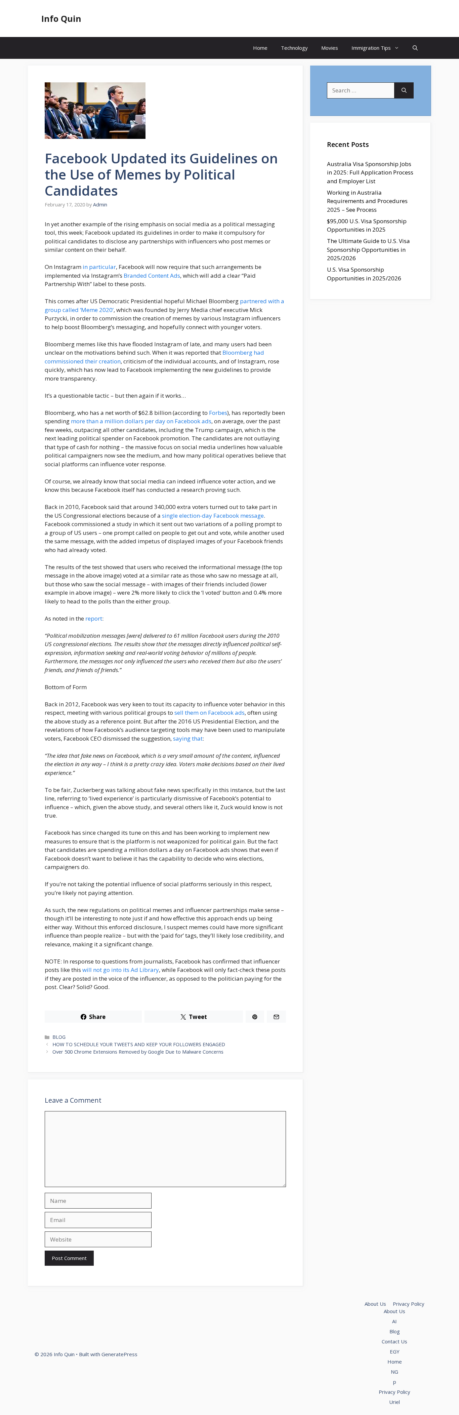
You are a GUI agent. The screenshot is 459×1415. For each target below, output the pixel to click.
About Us (375, 1303)
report (93, 618)
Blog (394, 1331)
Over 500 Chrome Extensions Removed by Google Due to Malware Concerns (137, 1052)
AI (394, 1321)
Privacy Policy (408, 1303)
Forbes (218, 413)
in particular (99, 267)
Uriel (394, 1402)
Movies (329, 47)
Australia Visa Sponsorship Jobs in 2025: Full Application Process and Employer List (370, 172)
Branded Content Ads (152, 275)
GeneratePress (119, 1354)
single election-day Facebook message (213, 515)
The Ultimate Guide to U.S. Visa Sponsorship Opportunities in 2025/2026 (368, 249)
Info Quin (61, 18)
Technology (294, 47)
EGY (395, 1351)
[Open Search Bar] (415, 48)
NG (394, 1371)
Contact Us (394, 1341)
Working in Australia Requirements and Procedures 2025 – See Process (367, 201)
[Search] (404, 90)
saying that (188, 738)
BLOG (59, 1037)
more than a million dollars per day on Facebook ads (141, 421)
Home (260, 47)
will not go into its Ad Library (120, 970)
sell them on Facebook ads (209, 712)
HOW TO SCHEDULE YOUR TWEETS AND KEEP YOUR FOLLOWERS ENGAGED (138, 1044)
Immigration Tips (371, 47)
